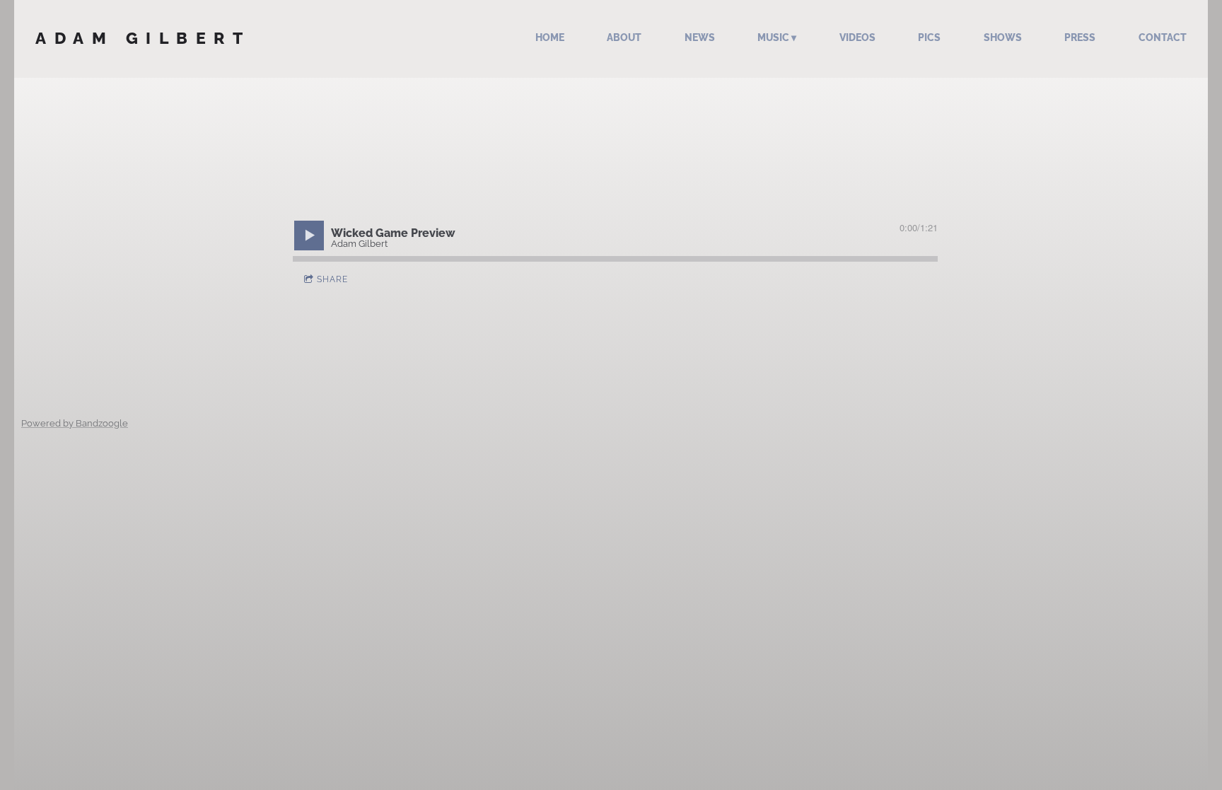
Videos (857, 37)
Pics (929, 37)
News (700, 37)
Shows (1003, 37)
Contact (1163, 37)
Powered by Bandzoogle (74, 423)
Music (773, 37)
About (624, 37)
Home (549, 37)
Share (332, 279)
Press (1079, 37)
